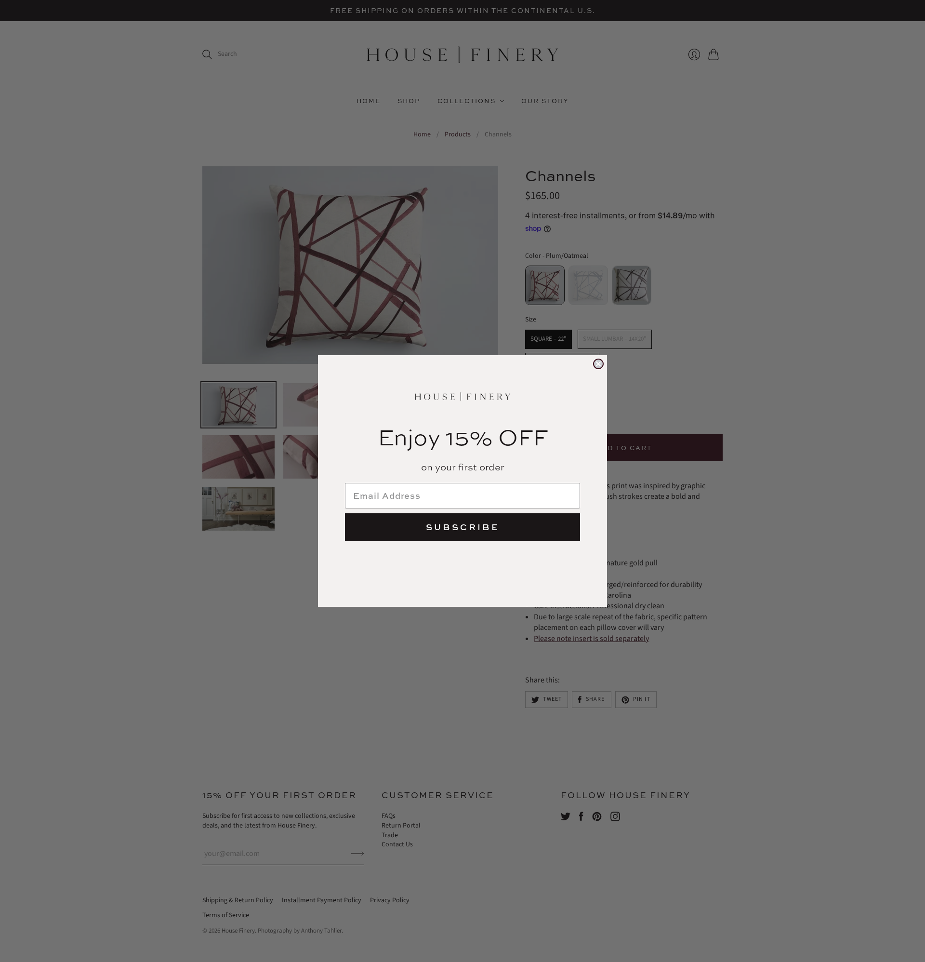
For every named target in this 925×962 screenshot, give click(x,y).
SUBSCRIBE (463, 527)
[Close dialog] (598, 364)
